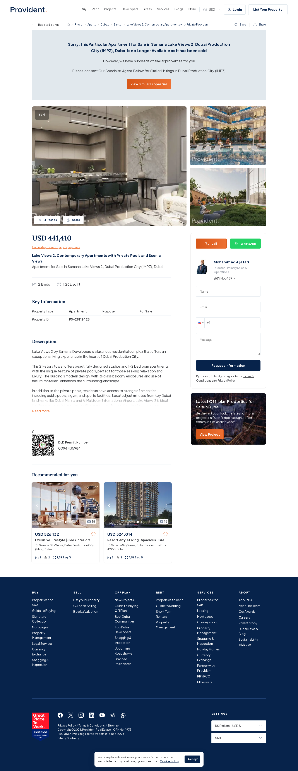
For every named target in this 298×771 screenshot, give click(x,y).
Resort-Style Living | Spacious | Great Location (137, 540)
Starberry (73, 738)
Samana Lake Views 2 (118, 24)
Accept (193, 759)
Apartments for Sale (91, 24)
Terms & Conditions (92, 725)
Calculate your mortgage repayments (56, 247)
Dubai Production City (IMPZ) (105, 24)
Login (237, 9)
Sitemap (113, 725)
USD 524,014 (120, 534)
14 (50, 220)
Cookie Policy (169, 761)
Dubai (158, 266)
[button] (200, 322)
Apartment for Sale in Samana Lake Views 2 (67, 266)
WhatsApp (248, 243)
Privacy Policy (227, 380)
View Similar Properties (149, 84)
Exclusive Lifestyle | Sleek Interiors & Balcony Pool (64, 540)
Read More (41, 411)
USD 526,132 (47, 534)
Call (214, 243)
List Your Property (268, 9)
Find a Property (78, 24)
